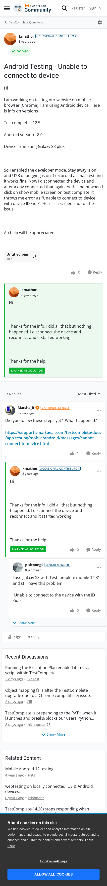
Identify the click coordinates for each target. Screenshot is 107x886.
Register (78, 8)
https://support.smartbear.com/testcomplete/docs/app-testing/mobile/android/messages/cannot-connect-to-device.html (53, 438)
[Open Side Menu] (6, 8)
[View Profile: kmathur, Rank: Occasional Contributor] (10, 39)
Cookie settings (53, 861)
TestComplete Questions (26, 22)
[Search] (64, 8)
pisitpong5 (34, 564)
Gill (29, 701)
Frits (31, 775)
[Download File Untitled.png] (35, 256)
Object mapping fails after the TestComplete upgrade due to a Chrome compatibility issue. (48, 693)
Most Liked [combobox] (89, 394)
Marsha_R (26, 407)
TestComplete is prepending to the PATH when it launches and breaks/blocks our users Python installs (50, 715)
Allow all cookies (53, 874)
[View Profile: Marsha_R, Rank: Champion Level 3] (10, 410)
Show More (27, 622)
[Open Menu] (99, 22)
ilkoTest (33, 679)
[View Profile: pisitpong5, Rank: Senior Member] (18, 567)
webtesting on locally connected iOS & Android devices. (49, 789)
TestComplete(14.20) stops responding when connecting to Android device (47, 811)
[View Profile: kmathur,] (14, 292)
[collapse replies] (53, 403)
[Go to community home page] (32, 8)
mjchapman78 (39, 724)
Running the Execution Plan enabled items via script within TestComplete (48, 670)
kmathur (26, 36)
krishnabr (36, 797)
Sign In (95, 8)
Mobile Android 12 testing (29, 769)
